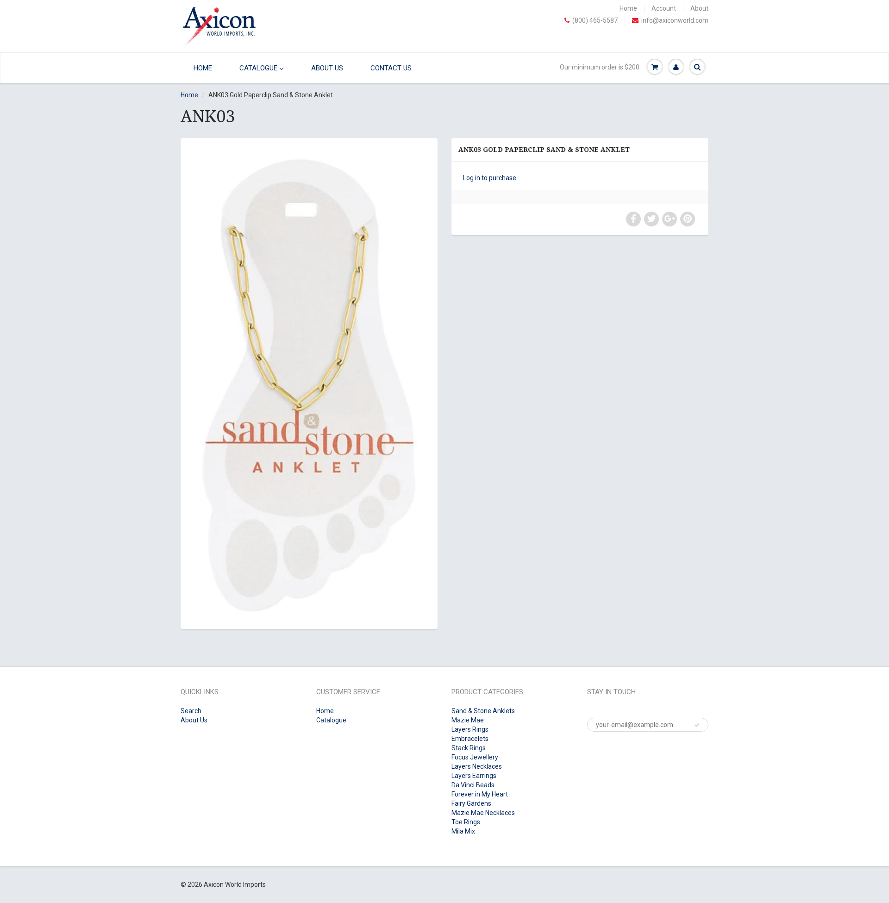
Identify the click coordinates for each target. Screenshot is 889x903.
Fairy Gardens (471, 803)
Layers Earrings (473, 775)
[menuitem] (200, 67)
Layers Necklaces (476, 766)
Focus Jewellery (474, 757)
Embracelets (469, 738)
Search (191, 711)
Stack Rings (468, 748)
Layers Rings (469, 729)
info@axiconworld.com (674, 20)
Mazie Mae (467, 720)
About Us (194, 720)
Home (628, 8)
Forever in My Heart (479, 794)
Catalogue (331, 720)
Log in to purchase (489, 178)
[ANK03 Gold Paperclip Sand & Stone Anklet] (309, 382)
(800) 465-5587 (595, 20)
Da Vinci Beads (473, 785)
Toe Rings (465, 822)
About (699, 8)
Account (663, 8)
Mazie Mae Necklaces (483, 812)
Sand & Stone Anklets (483, 711)
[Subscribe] (697, 725)
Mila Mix (463, 831)
